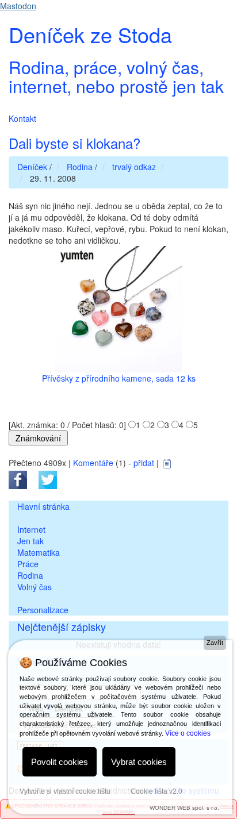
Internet (31, 529)
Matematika (38, 552)
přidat (143, 462)
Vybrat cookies (139, 762)
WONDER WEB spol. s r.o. (184, 808)
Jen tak (30, 541)
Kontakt (22, 118)
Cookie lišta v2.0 (156, 791)
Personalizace (42, 610)
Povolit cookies (59, 762)
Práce (28, 564)
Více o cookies (188, 733)
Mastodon (18, 5)
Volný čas (34, 587)
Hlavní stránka (43, 506)
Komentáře (93, 462)
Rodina (30, 575)
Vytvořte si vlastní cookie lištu (65, 791)
